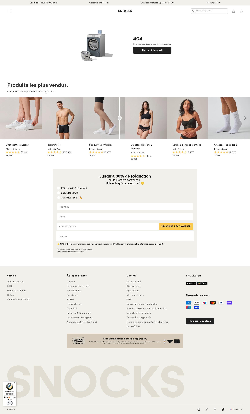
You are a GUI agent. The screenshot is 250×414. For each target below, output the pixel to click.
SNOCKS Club (133, 282)
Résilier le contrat (200, 321)
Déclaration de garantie (138, 317)
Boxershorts (54, 145)
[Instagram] (198, 409)
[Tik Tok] (223, 409)
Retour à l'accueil (152, 50)
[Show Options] (190, 236)
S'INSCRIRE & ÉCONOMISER (176, 226)
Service (11, 276)
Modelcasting (74, 290)
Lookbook (72, 295)
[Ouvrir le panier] (241, 11)
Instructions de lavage (18, 299)
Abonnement (133, 286)
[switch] (10, 403)
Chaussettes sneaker (17, 145)
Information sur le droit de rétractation (146, 308)
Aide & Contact (15, 282)
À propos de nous (77, 276)
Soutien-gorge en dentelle (186, 145)
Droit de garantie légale (138, 313)
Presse (70, 299)
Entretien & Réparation (79, 313)
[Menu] (14, 383)
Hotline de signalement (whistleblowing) (147, 322)
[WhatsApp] (207, 409)
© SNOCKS (11, 409)
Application (132, 290)
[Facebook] (215, 409)
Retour (11, 295)
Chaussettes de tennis (226, 145)
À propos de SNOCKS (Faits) (82, 322)
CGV (129, 299)
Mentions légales (135, 295)
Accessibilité (133, 326)
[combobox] (124, 236)
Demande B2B (74, 304)
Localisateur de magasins (80, 317)
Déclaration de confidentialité (142, 304)
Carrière (71, 282)
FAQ (9, 286)
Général (131, 276)
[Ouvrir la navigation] (9, 11)
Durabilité (72, 308)
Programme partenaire (78, 286)
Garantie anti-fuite (16, 290)
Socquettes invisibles (100, 145)
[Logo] (125, 11)
